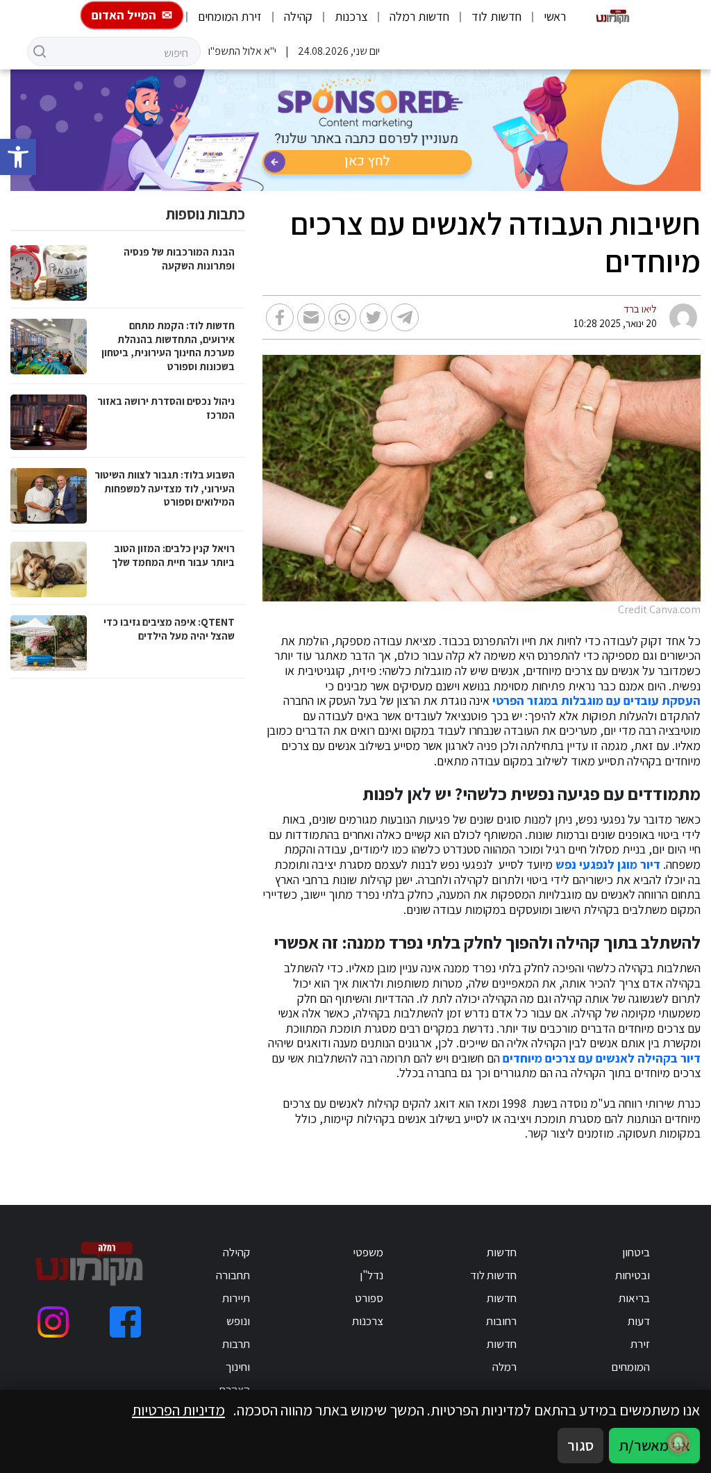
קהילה (298, 16)
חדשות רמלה (419, 16)
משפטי (368, 1252)
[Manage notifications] (678, 1442)
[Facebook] (125, 1322)
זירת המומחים (230, 16)
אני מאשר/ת (654, 1445)
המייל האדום (124, 15)
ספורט (369, 1298)
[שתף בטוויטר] (373, 317)
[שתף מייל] (311, 317)
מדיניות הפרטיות (178, 1410)
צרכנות (351, 16)
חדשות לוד (496, 16)
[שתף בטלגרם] (405, 317)
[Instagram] (53, 1322)
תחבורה (233, 1275)
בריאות (634, 1298)
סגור (580, 1445)
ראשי (555, 16)
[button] (18, 157)
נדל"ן (371, 1275)
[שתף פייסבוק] (280, 317)
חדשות (502, 1252)
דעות (639, 1321)
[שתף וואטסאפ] (342, 317)
